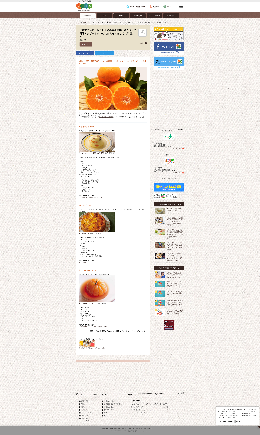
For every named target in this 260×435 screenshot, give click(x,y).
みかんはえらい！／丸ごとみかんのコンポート (94, 326)
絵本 (165, 404)
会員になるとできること (113, 404)
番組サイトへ (177, 148)
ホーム (78, 22)
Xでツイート (104, 53)
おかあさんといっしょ (139, 410)
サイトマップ (109, 412)
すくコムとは (109, 401)
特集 (83, 404)
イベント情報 (86, 412)
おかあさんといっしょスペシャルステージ (146, 404)
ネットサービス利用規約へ (226, 421)
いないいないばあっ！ (139, 412)
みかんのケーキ (84, 262)
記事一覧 (86, 22)
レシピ (89, 44)
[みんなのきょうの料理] (165, 199)
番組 (83, 407)
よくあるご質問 (109, 407)
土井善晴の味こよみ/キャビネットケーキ (92, 197)
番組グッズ (85, 415)
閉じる (238, 421)
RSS (105, 415)
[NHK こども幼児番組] (169, 191)
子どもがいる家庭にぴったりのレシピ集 (92, 348)
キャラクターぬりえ (138, 407)
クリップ (142, 33)
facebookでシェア (85, 53)
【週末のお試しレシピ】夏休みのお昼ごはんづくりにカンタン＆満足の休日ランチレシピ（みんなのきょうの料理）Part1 (175, 221)
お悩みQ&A (85, 410)
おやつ (83, 44)
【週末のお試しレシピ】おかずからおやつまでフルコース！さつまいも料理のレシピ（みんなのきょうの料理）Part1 (175, 246)
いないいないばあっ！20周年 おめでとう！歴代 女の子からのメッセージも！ (175, 311)
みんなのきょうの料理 (106, 117)
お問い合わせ (109, 410)
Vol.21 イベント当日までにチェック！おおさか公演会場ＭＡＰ (175, 293)
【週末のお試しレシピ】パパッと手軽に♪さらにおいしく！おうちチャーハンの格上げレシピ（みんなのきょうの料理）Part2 (175, 257)
